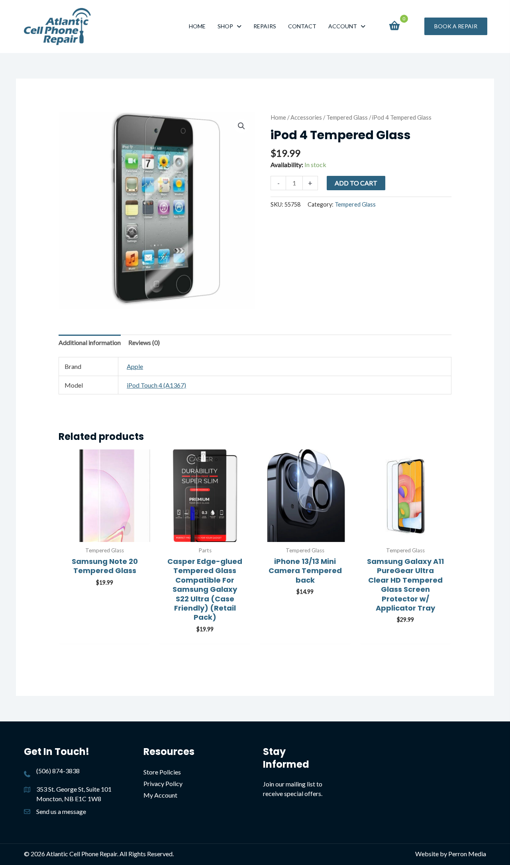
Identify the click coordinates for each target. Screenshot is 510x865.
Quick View (105, 534)
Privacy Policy (162, 783)
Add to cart (356, 183)
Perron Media (467, 853)
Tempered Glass (347, 117)
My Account (160, 795)
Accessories (306, 117)
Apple (135, 366)
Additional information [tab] (90, 342)
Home (278, 117)
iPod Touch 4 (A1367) (156, 385)
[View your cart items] (394, 26)
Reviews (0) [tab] (144, 342)
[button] (455, 26)
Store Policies (162, 772)
